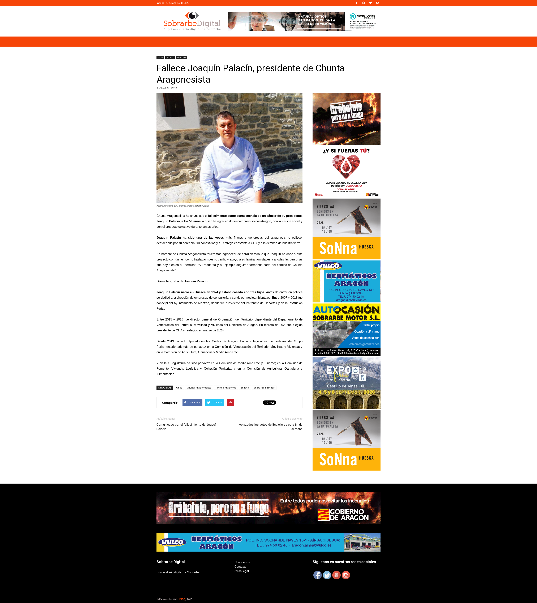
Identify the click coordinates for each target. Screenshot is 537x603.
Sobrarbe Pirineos (264, 387)
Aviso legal (242, 571)
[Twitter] (370, 3)
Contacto (240, 566)
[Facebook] (356, 3)
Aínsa (179, 387)
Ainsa (160, 57)
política (245, 387)
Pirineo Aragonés (226, 387)
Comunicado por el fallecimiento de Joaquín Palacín (186, 427)
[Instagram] (363, 3)
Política (170, 57)
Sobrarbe (181, 57)
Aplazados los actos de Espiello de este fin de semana (270, 427)
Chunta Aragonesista (199, 387)
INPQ (182, 599)
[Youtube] (377, 3)
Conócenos (242, 562)
